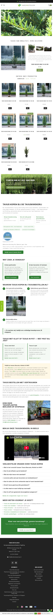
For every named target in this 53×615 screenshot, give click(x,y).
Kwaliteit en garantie (14, 577)
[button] (1, 307)
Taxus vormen (8, 509)
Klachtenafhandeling (14, 581)
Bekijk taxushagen (11, 277)
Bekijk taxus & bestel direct (13, 252)
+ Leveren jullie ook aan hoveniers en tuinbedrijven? (20, 478)
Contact (14, 601)
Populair (33, 78)
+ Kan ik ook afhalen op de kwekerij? (15, 471)
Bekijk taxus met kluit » (11, 358)
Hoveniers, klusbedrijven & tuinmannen (15, 512)
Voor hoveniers (35, 277)
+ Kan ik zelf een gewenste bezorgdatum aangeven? (20, 492)
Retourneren (14, 579)
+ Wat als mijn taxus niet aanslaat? (14, 474)
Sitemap (14, 597)
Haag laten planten (14, 599)
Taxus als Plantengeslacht (14, 575)
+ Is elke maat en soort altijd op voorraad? (17, 488)
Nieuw (27, 78)
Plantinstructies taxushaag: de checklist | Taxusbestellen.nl (14, 572)
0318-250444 (11, 420)
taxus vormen (24, 374)
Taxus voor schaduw (10, 505)
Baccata (10, 367)
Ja (35, 613)
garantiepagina (34, 395)
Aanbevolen (20, 78)
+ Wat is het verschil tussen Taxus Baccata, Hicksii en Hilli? (22, 467)
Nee (39, 613)
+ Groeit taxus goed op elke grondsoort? (16, 485)
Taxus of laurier (8, 507)
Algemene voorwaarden (14, 583)
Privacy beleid (14, 585)
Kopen (40, 70)
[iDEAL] (22, 607)
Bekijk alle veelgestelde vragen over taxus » (15, 495)
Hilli (14, 371)
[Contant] (17, 607)
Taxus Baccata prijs (14, 569)
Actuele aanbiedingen (10, 514)
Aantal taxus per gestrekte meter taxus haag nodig (14, 592)
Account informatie (39, 569)
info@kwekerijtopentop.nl (10, 422)
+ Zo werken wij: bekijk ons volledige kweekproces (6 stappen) (23, 331)
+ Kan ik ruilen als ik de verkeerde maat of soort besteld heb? (23, 481)
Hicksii (20, 369)
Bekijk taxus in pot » (35, 358)
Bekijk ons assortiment (26, 530)
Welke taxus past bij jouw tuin (31, 373)
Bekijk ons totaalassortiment (16, 187)
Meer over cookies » (46, 613)
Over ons (14, 589)
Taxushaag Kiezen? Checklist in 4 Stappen (14, 595)
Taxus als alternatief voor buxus (13, 503)
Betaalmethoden (14, 587)
